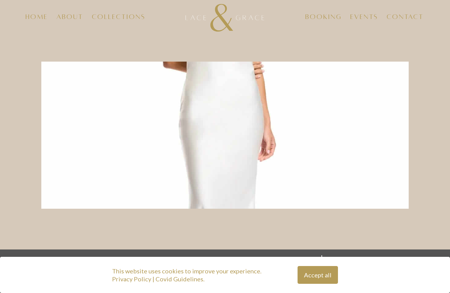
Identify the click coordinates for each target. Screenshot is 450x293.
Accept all (318, 275)
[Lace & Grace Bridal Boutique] (225, 17)
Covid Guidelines (179, 279)
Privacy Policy (131, 279)
